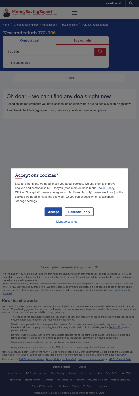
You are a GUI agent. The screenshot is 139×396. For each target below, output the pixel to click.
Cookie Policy (105, 188)
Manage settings (66, 221)
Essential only (79, 211)
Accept (53, 211)
